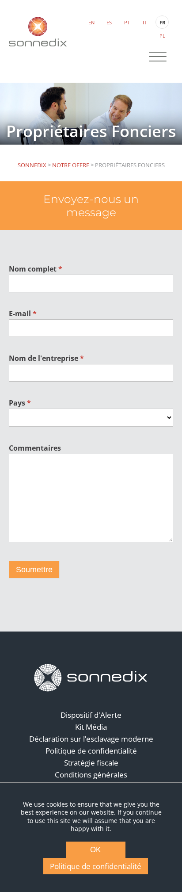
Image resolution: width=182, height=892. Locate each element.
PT (127, 22)
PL (162, 35)
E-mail (23, 313)
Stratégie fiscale (91, 762)
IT (145, 22)
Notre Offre (70, 165)
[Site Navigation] (158, 57)
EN (91, 22)
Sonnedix (32, 165)
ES (109, 22)
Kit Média (91, 727)
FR (162, 22)
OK (95, 850)
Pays (20, 402)
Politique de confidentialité (91, 750)
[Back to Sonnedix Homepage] (38, 31)
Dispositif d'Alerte (91, 715)
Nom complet (35, 268)
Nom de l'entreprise (46, 358)
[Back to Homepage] (91, 678)
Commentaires (35, 448)
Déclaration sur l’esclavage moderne (91, 739)
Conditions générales (91, 774)
